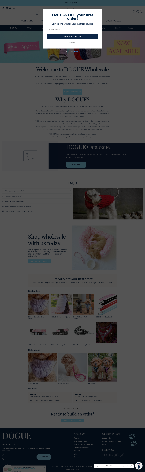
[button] (139, 466)
